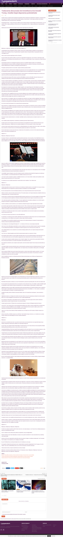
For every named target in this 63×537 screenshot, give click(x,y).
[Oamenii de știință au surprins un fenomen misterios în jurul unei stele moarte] (39, 485)
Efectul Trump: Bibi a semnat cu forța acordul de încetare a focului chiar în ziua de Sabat (18, 454)
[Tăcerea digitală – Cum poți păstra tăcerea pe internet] (9, 485)
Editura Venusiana (34, 531)
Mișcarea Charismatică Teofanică (36, 527)
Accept (49, 535)
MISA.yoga (23, 530)
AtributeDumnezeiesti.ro (25, 526)
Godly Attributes (25, 527)
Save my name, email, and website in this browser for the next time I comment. (14, 514)
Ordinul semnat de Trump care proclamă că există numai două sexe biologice (16, 457)
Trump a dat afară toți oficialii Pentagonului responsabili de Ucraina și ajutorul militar (17, 456)
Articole (3, 489)
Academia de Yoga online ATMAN (36, 528)
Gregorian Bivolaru (34, 526)
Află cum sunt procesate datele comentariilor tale (23, 518)
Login (54, 526)
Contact (44, 526)
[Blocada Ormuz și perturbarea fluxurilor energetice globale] (24, 485)
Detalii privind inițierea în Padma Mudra (54, 18)
